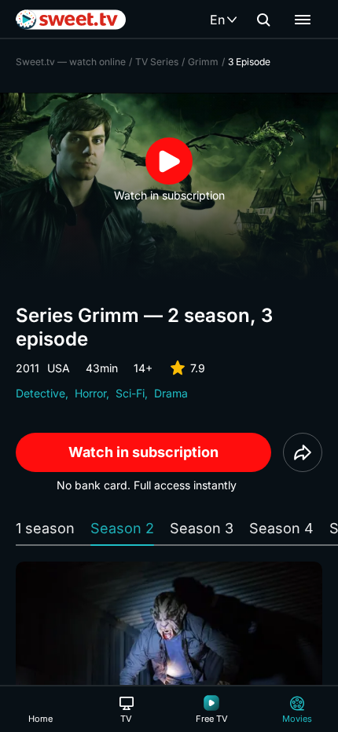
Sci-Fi (130, 393)
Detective (40, 393)
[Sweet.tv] (71, 19)
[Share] (302, 452)
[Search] (263, 19)
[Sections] (302, 19)
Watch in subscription (143, 452)
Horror (90, 393)
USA (58, 368)
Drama (171, 393)
